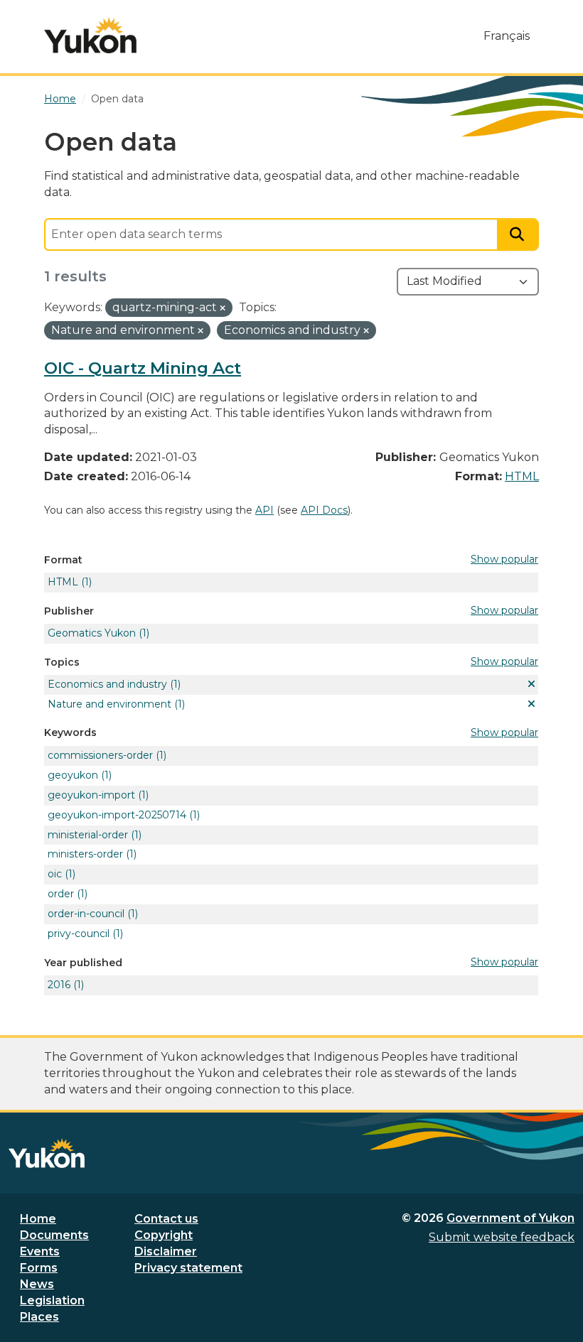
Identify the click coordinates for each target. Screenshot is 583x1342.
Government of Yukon (510, 1218)
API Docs (324, 510)
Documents (54, 1235)
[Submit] (518, 234)
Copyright (163, 1235)
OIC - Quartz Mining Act (142, 368)
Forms (39, 1268)
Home (38, 1218)
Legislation (52, 1300)
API (264, 510)
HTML (522, 476)
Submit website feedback (501, 1237)
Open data (117, 98)
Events (40, 1251)
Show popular (504, 559)
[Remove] (222, 308)
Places (39, 1317)
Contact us (166, 1218)
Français (506, 36)
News (37, 1284)
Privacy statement (188, 1268)
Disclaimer (165, 1251)
